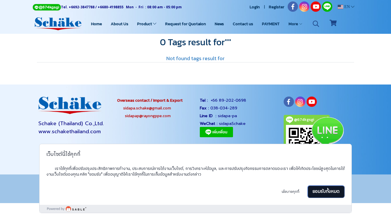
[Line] (46, 7)
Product (145, 24)
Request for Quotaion (185, 24)
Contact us (243, 24)
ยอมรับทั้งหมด (326, 191)
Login (255, 7)
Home (96, 24)
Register (276, 7)
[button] (316, 23)
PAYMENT (271, 24)
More (294, 24)
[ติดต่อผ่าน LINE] (327, 131)
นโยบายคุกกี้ (290, 192)
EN (347, 7)
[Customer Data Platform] (195, 209)
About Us (119, 24)
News (219, 24)
